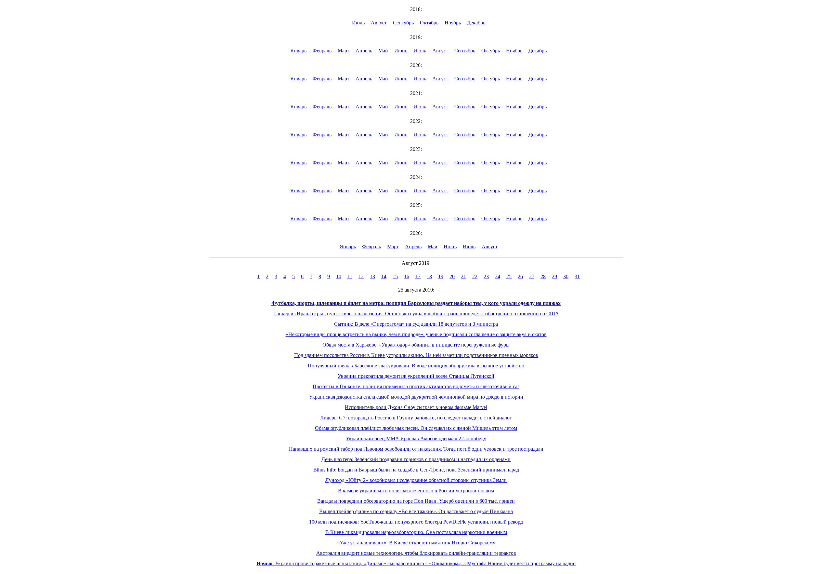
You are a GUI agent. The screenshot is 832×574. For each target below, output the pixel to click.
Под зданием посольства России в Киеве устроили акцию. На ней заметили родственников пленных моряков (416, 355)
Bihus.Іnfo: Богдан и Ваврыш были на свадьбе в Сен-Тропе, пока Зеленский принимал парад (416, 469)
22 (474, 276)
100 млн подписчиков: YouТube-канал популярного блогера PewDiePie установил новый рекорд (416, 522)
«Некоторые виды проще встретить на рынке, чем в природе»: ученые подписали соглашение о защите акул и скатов (416, 334)
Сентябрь (403, 22)
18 (429, 276)
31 (577, 276)
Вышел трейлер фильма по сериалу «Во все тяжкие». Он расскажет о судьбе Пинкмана (416, 511)
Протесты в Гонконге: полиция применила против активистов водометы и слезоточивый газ (416, 386)
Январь (298, 50)
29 (554, 276)
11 (349, 276)
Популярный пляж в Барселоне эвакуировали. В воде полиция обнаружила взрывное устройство (416, 365)
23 (486, 276)
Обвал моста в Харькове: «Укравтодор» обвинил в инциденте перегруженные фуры (416, 345)
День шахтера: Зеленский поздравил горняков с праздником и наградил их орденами (416, 459)
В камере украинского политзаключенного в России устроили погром (416, 490)
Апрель (364, 50)
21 (463, 276)
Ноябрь (453, 22)
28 (543, 276)
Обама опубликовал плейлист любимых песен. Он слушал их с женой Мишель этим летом (416, 428)
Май (383, 50)
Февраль (322, 50)
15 (395, 276)
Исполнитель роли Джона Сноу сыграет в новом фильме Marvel (416, 407)
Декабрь (476, 22)
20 (452, 276)
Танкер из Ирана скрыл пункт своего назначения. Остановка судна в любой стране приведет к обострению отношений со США (416, 313)
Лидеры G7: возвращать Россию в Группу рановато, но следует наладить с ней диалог (416, 417)
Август (379, 22)
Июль (358, 22)
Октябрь (429, 22)
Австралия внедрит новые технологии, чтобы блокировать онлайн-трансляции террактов (416, 553)
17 (418, 276)
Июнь (400, 50)
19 (440, 276)
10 (338, 276)
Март (343, 50)
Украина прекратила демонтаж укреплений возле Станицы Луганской (416, 376)
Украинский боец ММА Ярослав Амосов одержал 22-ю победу (416, 438)
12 (361, 276)
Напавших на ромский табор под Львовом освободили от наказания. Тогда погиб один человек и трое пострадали (416, 449)
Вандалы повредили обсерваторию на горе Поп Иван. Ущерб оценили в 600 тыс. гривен (416, 501)
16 (406, 276)
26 (520, 276)
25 (509, 276)
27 (531, 276)
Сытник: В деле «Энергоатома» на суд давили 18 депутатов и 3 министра (416, 324)
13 (372, 276)
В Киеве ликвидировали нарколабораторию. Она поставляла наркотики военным (416, 532)
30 (565, 276)
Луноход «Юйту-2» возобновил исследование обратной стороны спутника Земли (416, 480)
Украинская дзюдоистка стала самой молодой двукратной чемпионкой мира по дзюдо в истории (416, 397)
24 (497, 276)
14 (383, 276)
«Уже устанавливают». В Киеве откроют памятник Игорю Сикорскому (416, 542)
